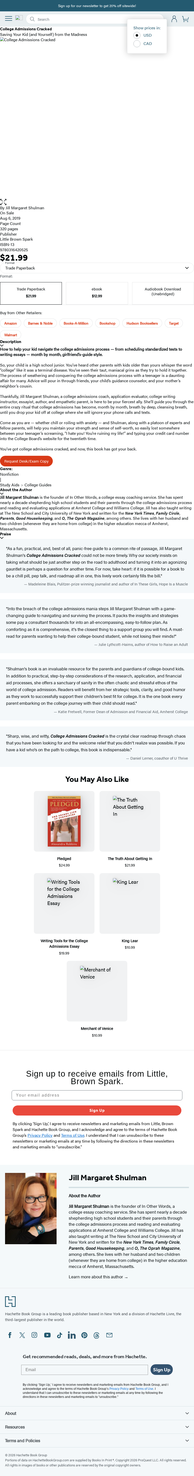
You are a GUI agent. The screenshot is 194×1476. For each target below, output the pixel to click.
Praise (5, 534)
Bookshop (107, 323)
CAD (147, 43)
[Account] (174, 19)
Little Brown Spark (16, 239)
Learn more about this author (96, 1277)
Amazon (10, 323)
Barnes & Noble (40, 323)
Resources (15, 1427)
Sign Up (97, 1110)
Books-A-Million (76, 323)
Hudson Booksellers (142, 323)
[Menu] (8, 18)
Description (10, 341)
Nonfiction (9, 474)
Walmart (10, 334)
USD (147, 35)
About (10, 1413)
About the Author (16, 489)
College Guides (38, 485)
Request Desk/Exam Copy (26, 461)
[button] (97, 202)
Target (174, 323)
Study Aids (9, 485)
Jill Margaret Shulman (25, 208)
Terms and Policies (22, 1440)
